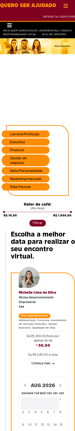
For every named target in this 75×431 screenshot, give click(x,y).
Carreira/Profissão (24, 134)
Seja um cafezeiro (54, 34)
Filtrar (37, 222)
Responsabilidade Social (19, 34)
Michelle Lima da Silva (37, 292)
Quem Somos (19, 30)
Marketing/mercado (25, 178)
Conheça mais (41, 363)
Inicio (6, 30)
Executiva (17, 142)
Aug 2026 (43, 385)
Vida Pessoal (20, 186)
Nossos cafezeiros (40, 30)
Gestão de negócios (18, 160)
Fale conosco (62, 30)
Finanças (17, 150)
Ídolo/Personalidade (26, 170)
